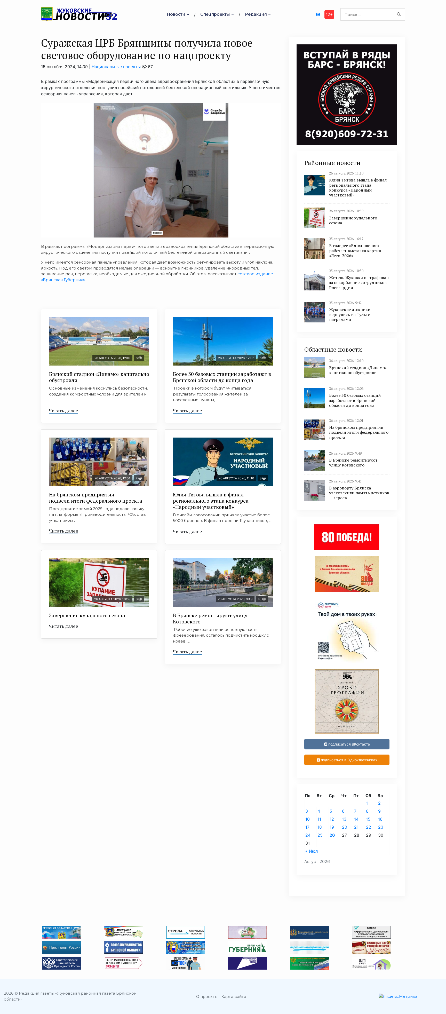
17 (307, 827)
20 (344, 827)
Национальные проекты (116, 66)
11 (319, 819)
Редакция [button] (256, 14)
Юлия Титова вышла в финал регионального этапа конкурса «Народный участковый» (211, 500)
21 (356, 827)
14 (356, 819)
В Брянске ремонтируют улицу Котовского (210, 618)
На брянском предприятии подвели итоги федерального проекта (95, 497)
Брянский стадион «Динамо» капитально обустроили (99, 377)
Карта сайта (233, 996)
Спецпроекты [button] (215, 14)
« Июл (311, 851)
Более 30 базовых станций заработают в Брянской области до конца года (222, 377)
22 (368, 827)
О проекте (206, 996)
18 (319, 827)
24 (307, 835)
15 (368, 819)
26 (332, 835)
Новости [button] (176, 14)
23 (380, 827)
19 (332, 827)
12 (332, 819)
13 (344, 819)
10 (307, 819)
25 (320, 835)
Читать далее (63, 410)
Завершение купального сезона (87, 615)
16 (380, 819)
